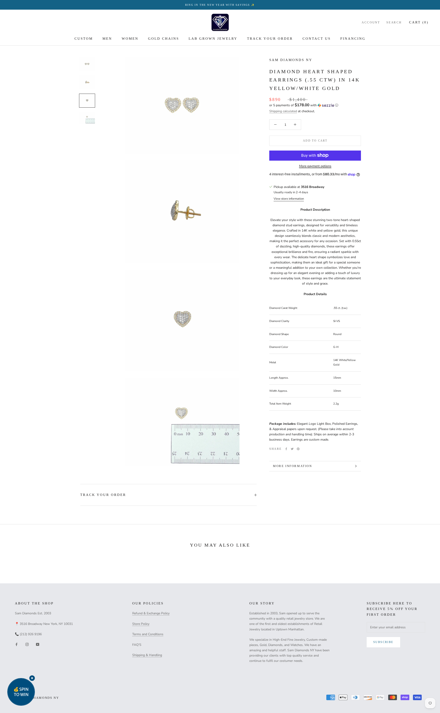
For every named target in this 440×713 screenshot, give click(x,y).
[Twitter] (292, 448)
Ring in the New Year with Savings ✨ (220, 4)
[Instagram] (27, 644)
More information (292, 466)
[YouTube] (37, 644)
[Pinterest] (298, 448)
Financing (353, 38)
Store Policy (140, 624)
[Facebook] (286, 448)
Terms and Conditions (147, 634)
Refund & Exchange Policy (151, 613)
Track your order (270, 38)
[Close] (32, 678)
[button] (315, 105)
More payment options (315, 166)
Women (130, 38)
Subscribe (383, 642)
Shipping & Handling (147, 655)
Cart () (419, 22)
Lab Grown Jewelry (213, 38)
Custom (83, 38)
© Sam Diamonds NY (38, 697)
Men (107, 38)
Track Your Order (103, 495)
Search (394, 22)
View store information (289, 199)
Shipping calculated (283, 111)
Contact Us (316, 38)
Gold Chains (163, 38)
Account (371, 22)
